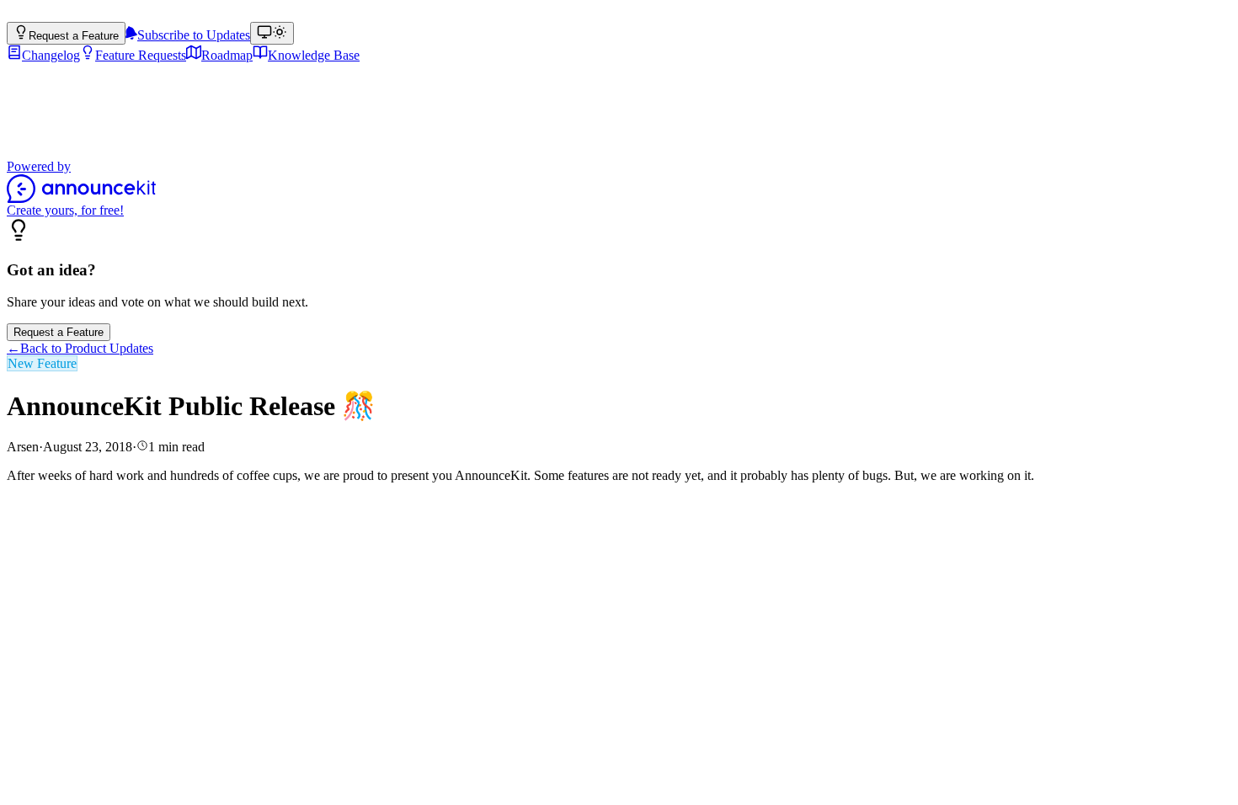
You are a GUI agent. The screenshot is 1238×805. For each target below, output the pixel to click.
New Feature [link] (42, 363)
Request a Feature (58, 332)
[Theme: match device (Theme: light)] (272, 33)
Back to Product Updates (80, 348)
